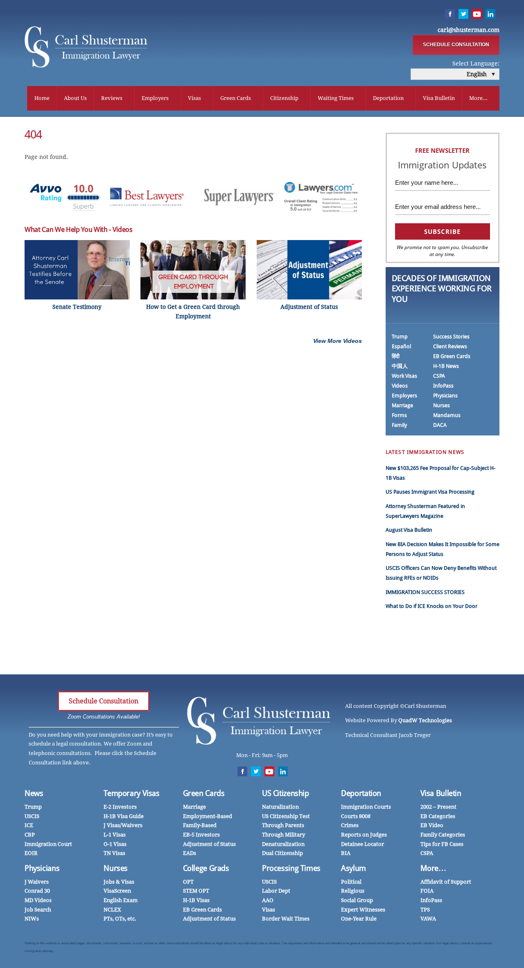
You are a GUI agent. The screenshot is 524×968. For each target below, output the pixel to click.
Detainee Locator (362, 844)
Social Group (357, 900)
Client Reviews (450, 346)
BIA (345, 853)
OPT (188, 882)
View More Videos (337, 341)
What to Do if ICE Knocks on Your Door (431, 606)
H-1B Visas (196, 900)
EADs (189, 853)
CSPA (439, 376)
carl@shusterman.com (468, 30)
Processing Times (291, 868)
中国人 (400, 366)
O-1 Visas (115, 844)
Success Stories (451, 336)
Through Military (283, 835)
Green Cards (235, 98)
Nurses (441, 405)
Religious (352, 891)
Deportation (388, 98)
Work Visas (404, 376)
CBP (30, 835)
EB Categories (437, 816)
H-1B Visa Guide (124, 816)
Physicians (445, 395)
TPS (425, 910)
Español (401, 346)
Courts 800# (355, 816)
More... (478, 98)
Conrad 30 (37, 891)
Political (351, 882)
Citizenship (284, 98)
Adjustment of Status (209, 844)
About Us (75, 98)
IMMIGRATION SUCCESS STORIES (425, 592)
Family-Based (200, 825)
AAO (267, 900)
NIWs (32, 919)
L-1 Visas (115, 835)
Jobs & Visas (119, 882)
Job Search (38, 910)
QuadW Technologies (425, 720)
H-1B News (446, 366)
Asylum (353, 868)
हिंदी (396, 356)
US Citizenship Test (286, 816)
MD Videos (38, 900)
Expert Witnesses (363, 910)
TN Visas (114, 853)
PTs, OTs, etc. (120, 919)
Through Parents (283, 825)
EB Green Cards (451, 356)
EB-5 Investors (201, 835)
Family (399, 425)
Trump (400, 336)
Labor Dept (276, 891)
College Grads (206, 868)
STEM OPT (196, 891)
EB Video (431, 825)
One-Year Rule (359, 919)
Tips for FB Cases (441, 844)
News (34, 793)
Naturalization (280, 807)
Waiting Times (336, 98)
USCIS (32, 816)
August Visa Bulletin (409, 530)
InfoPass (443, 386)
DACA (440, 425)
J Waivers (37, 882)
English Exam (121, 900)
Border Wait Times (285, 919)
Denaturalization (283, 844)
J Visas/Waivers (123, 825)
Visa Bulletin (439, 98)
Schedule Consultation (103, 701)
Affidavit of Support (445, 882)
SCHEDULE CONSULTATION (456, 45)
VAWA (428, 919)
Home (42, 98)
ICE (29, 825)
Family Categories (442, 835)
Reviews (111, 98)
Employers (155, 98)
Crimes (350, 825)
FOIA (427, 891)
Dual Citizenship (282, 853)
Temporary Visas (131, 793)
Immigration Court (48, 844)
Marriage (402, 405)
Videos (400, 386)
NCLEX (112, 910)
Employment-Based (207, 816)
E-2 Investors (120, 807)
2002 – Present (438, 807)
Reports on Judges (364, 835)
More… (433, 868)
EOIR (31, 853)
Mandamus (447, 415)
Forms (399, 415)
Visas (194, 98)
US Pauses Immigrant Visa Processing (430, 492)
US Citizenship (285, 793)
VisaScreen (117, 891)
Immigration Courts (366, 807)
